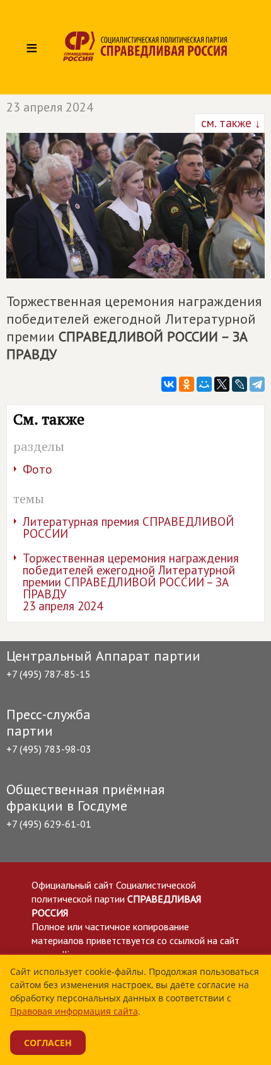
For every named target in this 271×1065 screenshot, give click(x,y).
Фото (37, 469)
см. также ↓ (229, 122)
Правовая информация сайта (74, 1011)
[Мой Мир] (204, 384)
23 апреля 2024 (49, 107)
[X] (221, 384)
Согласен (48, 1043)
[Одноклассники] (186, 384)
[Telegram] (257, 384)
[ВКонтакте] (168, 384)
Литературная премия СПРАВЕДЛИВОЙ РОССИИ (128, 527)
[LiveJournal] (239, 384)
